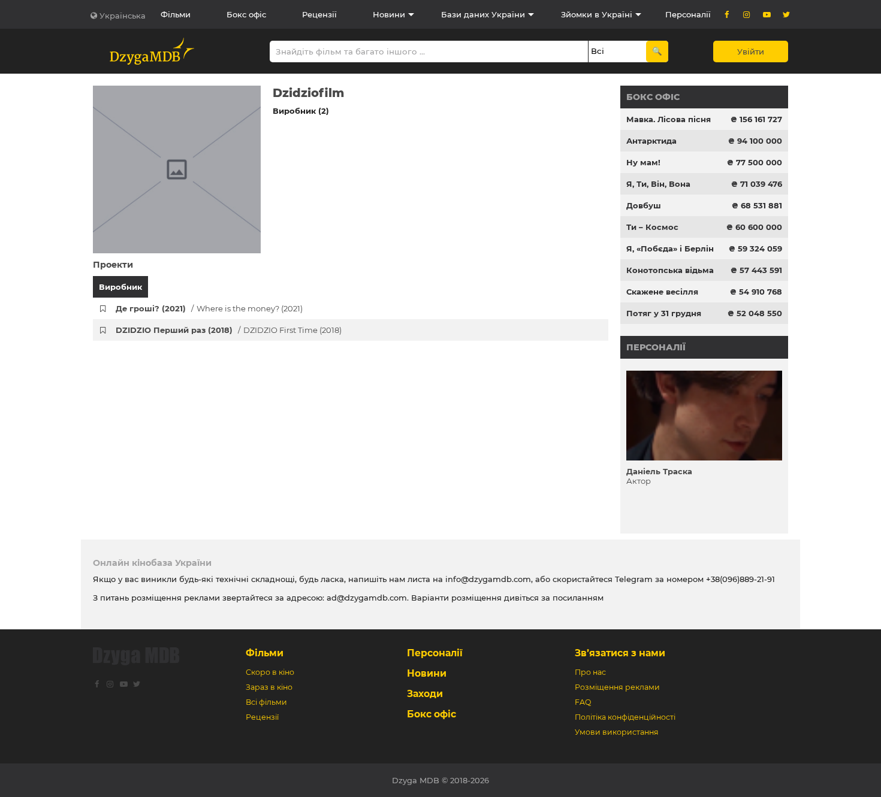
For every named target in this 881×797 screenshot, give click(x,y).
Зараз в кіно (269, 687)
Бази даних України (483, 14)
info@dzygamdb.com (487, 579)
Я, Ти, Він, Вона (658, 184)
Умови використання (617, 732)
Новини (389, 14)
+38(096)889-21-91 (740, 579)
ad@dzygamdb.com (367, 597)
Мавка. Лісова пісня (668, 119)
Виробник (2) (301, 111)
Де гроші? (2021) (209, 308)
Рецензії (319, 14)
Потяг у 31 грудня (663, 313)
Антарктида (651, 141)
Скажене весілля (662, 291)
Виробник (120, 287)
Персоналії (688, 14)
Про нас (590, 672)
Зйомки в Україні (596, 14)
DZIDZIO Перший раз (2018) (229, 330)
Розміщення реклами (617, 687)
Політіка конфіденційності (625, 717)
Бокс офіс (246, 14)
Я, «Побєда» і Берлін (670, 248)
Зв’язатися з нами (620, 653)
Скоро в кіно (270, 672)
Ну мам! (643, 162)
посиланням (578, 597)
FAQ (583, 702)
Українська (122, 15)
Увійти (750, 51)
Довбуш (643, 205)
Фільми (176, 14)
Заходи (425, 693)
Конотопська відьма (670, 270)
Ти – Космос (652, 227)
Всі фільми (266, 702)
